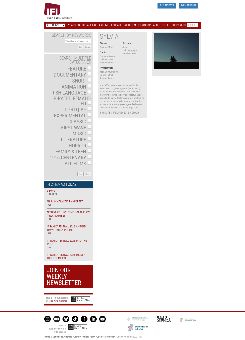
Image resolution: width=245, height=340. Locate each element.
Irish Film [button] (130, 25)
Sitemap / (69, 336)
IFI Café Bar (89, 25)
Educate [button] (116, 25)
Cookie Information (106, 336)
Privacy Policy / (89, 336)
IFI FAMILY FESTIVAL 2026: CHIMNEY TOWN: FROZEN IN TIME (66, 228)
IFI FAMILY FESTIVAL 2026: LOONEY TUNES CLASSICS (66, 256)
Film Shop (144, 25)
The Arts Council (58, 300)
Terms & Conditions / (54, 336)
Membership (188, 5)
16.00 (49, 233)
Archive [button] (104, 25)
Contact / (78, 336)
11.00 (49, 219)
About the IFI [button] (161, 25)
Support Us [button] (179, 25)
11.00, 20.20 (52, 194)
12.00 (49, 247)
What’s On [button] (74, 25)
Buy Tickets (167, 5)
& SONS (51, 190)
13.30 (49, 205)
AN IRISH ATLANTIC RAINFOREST (65, 201)
